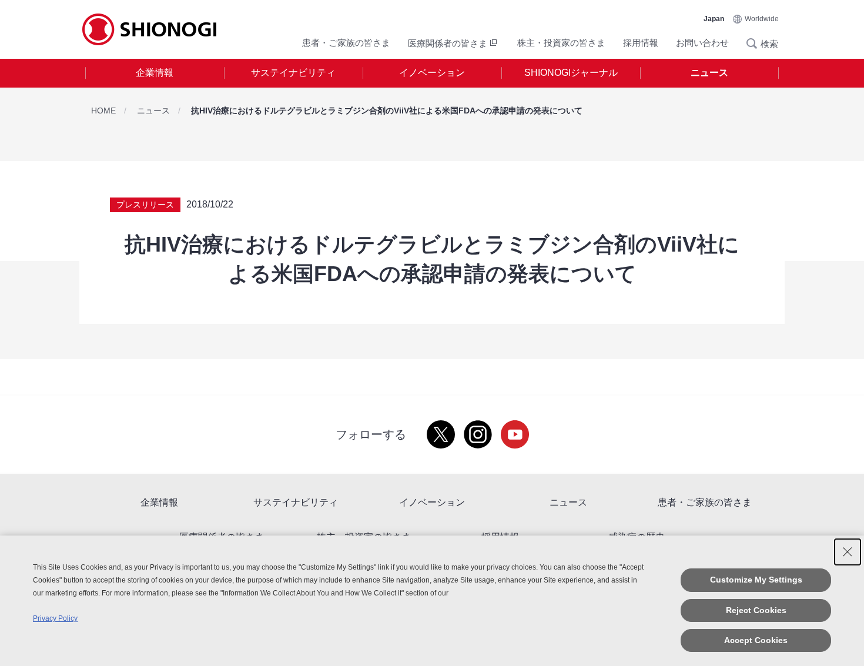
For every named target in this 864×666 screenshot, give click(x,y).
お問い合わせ (702, 43)
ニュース (709, 73)
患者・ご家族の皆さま (346, 43)
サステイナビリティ (293, 73)
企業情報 (154, 73)
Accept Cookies (756, 640)
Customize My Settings (756, 579)
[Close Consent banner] (847, 552)
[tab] (154, 73)
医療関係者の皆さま (447, 43)
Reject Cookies (756, 610)
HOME (103, 110)
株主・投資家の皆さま (561, 43)
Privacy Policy (55, 618)
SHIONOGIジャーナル (571, 73)
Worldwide (762, 19)
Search (755, 43)
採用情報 (640, 43)
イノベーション (432, 73)
